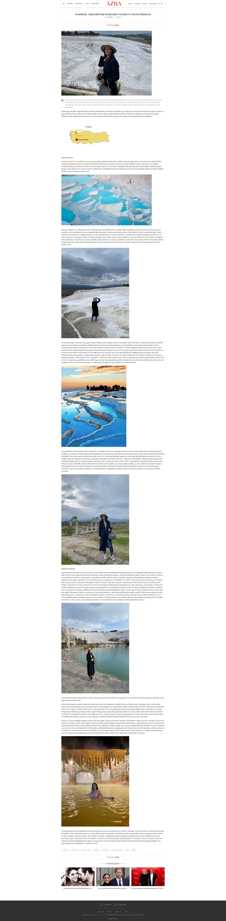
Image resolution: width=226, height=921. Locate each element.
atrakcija (65, 850)
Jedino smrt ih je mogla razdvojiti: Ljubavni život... (78, 888)
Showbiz (137, 3)
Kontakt (109, 912)
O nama (126, 912)
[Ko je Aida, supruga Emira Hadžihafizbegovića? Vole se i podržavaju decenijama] (148, 876)
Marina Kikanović (86, 850)
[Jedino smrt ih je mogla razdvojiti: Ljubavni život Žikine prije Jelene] (78, 876)
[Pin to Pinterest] (110, 25)
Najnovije (70, 3)
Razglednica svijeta (116, 850)
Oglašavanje (153, 3)
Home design (95, 3)
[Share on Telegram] (116, 25)
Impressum (101, 912)
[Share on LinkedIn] (112, 25)
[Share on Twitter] (108, 25)
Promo (145, 3)
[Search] (159, 3)
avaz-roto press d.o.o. (101, 915)
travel (127, 850)
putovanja (105, 850)
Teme (87, 3)
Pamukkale (97, 850)
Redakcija (110, 17)
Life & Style (78, 3)
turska (134, 850)
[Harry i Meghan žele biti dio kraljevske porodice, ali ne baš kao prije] (113, 876)
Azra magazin (74, 850)
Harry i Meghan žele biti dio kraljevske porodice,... (113, 888)
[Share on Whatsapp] (114, 25)
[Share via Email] (118, 25)
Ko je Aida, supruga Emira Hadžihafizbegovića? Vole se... (148, 888)
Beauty (130, 3)
